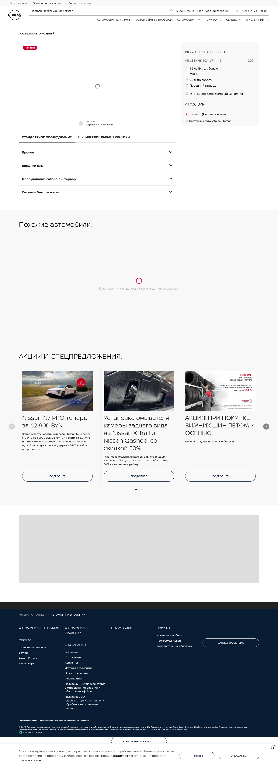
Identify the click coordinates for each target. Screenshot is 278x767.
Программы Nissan (169, 640)
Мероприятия (74, 678)
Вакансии (71, 652)
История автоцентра (78, 668)
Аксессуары (27, 663)
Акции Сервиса (29, 658)
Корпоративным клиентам (174, 646)
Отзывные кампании (32, 647)
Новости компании (77, 673)
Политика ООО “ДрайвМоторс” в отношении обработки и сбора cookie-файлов (85, 687)
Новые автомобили (169, 635)
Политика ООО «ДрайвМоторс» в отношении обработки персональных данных (84, 702)
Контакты (71, 662)
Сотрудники (73, 657)
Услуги (23, 652)
